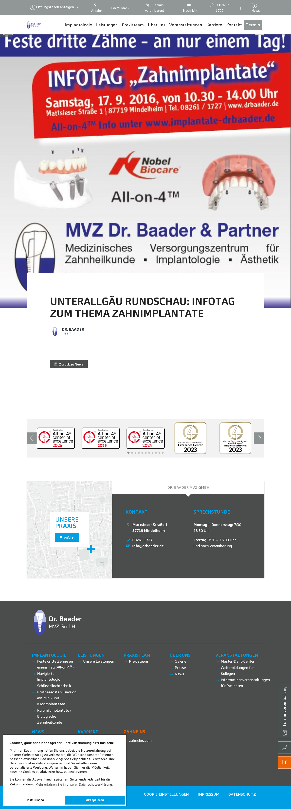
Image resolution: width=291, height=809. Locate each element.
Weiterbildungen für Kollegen (237, 670)
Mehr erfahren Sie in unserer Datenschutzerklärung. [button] (74, 784)
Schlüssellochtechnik (54, 685)
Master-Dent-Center (237, 661)
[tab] (188, 487)
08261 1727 (142, 539)
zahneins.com (140, 740)
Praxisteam (138, 661)
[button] (128, 453)
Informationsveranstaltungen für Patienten (245, 682)
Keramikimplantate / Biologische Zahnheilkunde (54, 716)
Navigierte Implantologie (48, 676)
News (179, 674)
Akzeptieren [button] (95, 800)
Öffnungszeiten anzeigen (57, 7)
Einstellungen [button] (34, 800)
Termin (154, 8)
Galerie (180, 661)
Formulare (119, 8)
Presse (180, 667)
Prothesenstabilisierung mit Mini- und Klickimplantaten (56, 698)
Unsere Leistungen (98, 661)
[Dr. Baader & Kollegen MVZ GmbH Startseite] (34, 24)
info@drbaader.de (148, 545)
